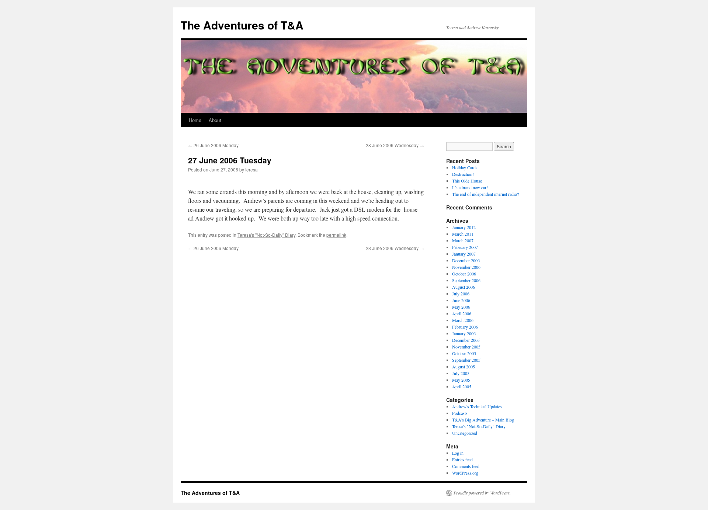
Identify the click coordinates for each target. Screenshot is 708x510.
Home (195, 120)
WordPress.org (465, 473)
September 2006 (466, 280)
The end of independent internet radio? (485, 194)
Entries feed (462, 459)
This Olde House (467, 181)
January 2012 (464, 227)
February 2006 (465, 327)
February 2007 (465, 247)
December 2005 (466, 340)
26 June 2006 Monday (213, 145)
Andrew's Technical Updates (477, 406)
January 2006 (464, 333)
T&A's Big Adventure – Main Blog (483, 420)
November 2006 (466, 267)
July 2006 (460, 293)
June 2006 (461, 300)
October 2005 (464, 353)
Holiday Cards (465, 167)
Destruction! (463, 174)
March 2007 (462, 240)
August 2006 (463, 287)
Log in (458, 453)
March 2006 (462, 320)
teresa (251, 169)
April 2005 (461, 386)
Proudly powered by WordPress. (482, 493)
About (215, 120)
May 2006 (461, 307)
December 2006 (466, 260)
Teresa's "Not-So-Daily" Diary (266, 235)
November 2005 (466, 347)
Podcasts (460, 413)
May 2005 (461, 380)
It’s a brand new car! (470, 187)
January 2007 (464, 254)
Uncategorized (464, 433)
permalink (336, 235)
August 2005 (463, 367)
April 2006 (461, 313)
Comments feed (465, 466)
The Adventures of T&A (242, 25)
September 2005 (466, 360)
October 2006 (464, 274)
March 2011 (462, 234)
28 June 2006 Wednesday (395, 145)
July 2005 (460, 373)
